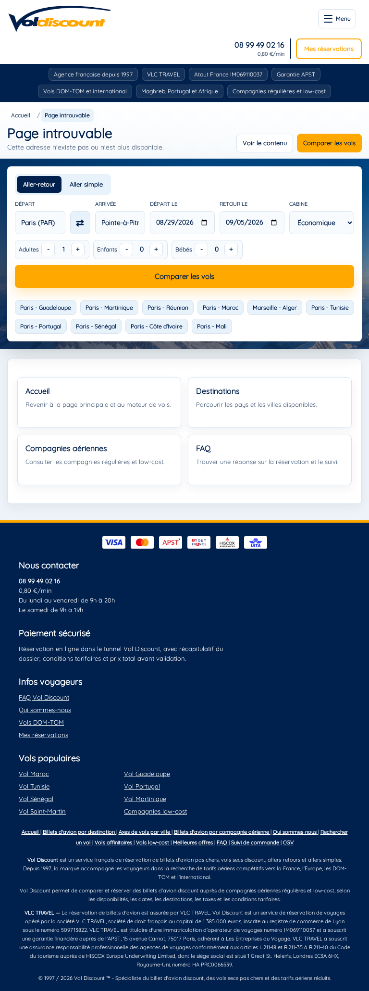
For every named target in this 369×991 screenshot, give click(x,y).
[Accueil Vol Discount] (59, 19)
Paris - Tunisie (330, 307)
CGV (288, 842)
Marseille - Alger (275, 307)
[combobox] (40, 222)
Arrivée (105, 204)
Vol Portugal (142, 786)
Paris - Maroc (220, 307)
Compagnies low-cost (155, 811)
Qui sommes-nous (45, 710)
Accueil (20, 115)
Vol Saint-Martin (42, 811)
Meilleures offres (193, 842)
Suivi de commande (256, 842)
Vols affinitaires (114, 842)
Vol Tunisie (34, 786)
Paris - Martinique (109, 307)
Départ (25, 204)
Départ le (163, 204)
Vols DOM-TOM (41, 722)
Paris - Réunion (168, 307)
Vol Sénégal (36, 799)
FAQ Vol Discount (44, 697)
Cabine (298, 204)
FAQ (223, 842)
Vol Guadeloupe (147, 774)
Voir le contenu (265, 143)
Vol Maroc (34, 774)
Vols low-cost (153, 842)
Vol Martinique (145, 799)
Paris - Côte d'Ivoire (157, 326)
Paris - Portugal (41, 326)
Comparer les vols (329, 143)
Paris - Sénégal (96, 326)
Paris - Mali (212, 326)
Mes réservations (329, 48)
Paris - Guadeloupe (45, 307)
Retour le (233, 204)
